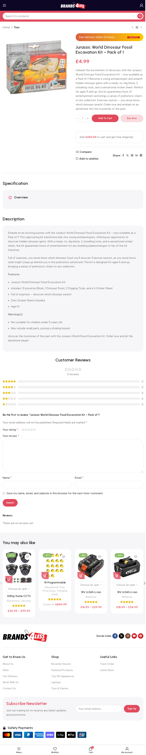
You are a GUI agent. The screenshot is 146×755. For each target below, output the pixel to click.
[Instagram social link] (128, 636)
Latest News (107, 670)
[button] (45, 575)
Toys (16, 27)
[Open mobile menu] (4, 5)
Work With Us (11, 682)
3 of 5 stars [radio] (28, 429)
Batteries (91, 596)
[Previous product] (133, 27)
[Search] (140, 16)
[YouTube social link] (134, 636)
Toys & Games (59, 688)
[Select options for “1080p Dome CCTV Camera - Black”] (8, 579)
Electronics (13, 600)
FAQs (6, 670)
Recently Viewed (61, 663)
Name (7, 477)
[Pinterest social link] (132, 155)
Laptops (56, 682)
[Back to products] (137, 27)
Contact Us (9, 688)
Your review (11, 436)
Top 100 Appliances (62, 676)
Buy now (132, 118)
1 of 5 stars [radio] (23, 429)
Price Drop (49, 590)
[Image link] (25, 635)
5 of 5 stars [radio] (34, 429)
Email (79, 477)
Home (6, 27)
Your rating (10, 429)
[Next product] (141, 27)
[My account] (141, 5)
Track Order (107, 663)
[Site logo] (73, 5)
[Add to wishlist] (28, 557)
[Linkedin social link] (136, 155)
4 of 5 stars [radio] (31, 429)
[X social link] (127, 155)
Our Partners (10, 676)
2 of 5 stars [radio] (25, 429)
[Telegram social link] (141, 155)
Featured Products (62, 670)
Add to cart (105, 118)
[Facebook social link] (123, 155)
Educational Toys (55, 587)
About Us (8, 663)
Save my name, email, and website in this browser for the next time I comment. (55, 493)
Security (26, 600)
